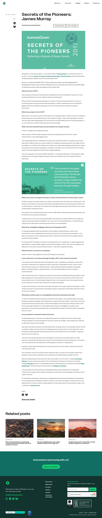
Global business (59, 26)
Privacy (85, 512)
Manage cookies (92, 512)
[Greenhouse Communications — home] (4, 3)
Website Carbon (19, 512)
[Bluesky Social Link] (16, 499)
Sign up (93, 489)
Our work (68, 3)
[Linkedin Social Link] (10, 499)
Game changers (72, 26)
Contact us (96, 3)
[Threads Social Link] (7, 499)
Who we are (48, 481)
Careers (86, 3)
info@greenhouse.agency (14, 495)
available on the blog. (59, 366)
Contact (47, 492)
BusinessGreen (62, 74)
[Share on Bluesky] (14, 27)
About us (57, 3)
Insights (77, 3)
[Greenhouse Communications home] (8, 483)
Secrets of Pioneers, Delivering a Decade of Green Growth (51, 76)
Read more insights (28, 399)
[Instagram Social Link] (13, 499)
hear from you (35, 385)
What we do (48, 484)
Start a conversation (51, 466)
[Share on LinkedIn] (14, 23)
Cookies (81, 512)
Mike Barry (30, 363)
